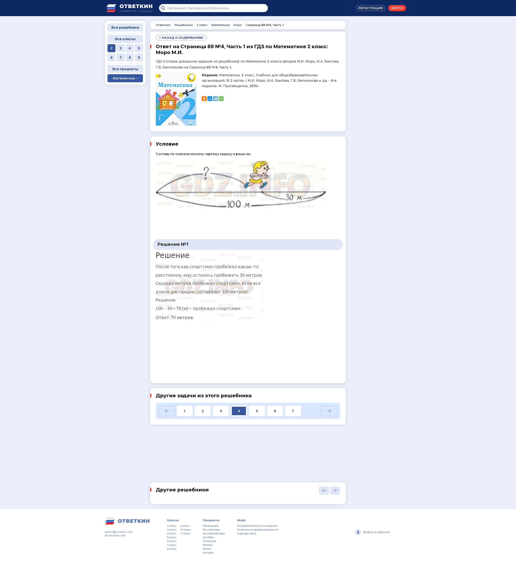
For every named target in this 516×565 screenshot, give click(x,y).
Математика (210, 525)
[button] (167, 411)
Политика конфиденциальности (257, 529)
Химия (207, 548)
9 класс (185, 525)
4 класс (172, 533)
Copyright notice (246, 533)
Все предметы (125, 69)
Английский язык (214, 533)
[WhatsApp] (221, 98)
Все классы (125, 39)
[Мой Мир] (209, 98)
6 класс (172, 541)
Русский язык (211, 529)
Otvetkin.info (117, 535)
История (208, 552)
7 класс (171, 544)
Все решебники (125, 27)
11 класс (185, 533)
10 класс (185, 529)
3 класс (172, 529)
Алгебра (208, 537)
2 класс (171, 525)
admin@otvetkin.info (119, 531)
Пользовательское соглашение (257, 525)
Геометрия (209, 541)
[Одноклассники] (204, 98)
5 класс (171, 537)
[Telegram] (215, 98)
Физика (207, 544)
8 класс (172, 548)
